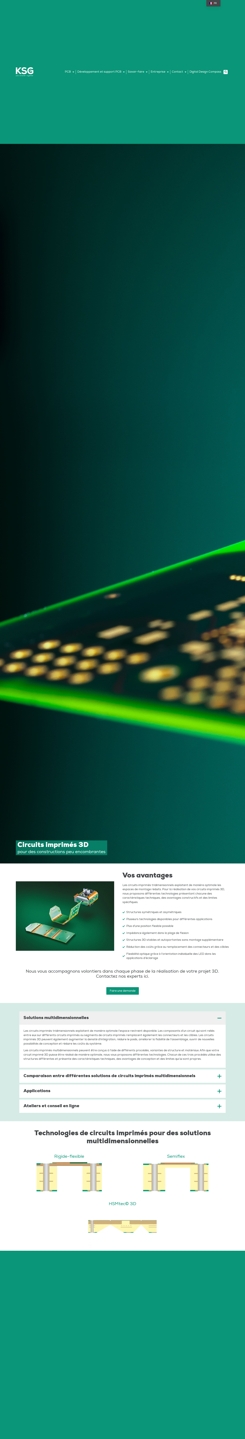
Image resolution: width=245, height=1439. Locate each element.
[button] (226, 72)
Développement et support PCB (99, 71)
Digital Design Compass (205, 71)
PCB (68, 71)
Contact (177, 71)
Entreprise (158, 71)
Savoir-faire (136, 71)
